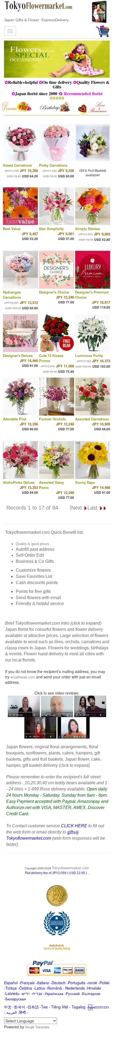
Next (77, 508)
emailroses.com (22, 676)
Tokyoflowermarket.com (70, 868)
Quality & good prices (32, 544)
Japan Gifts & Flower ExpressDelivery (36, 20)
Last (93, 508)
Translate (42, 1026)
